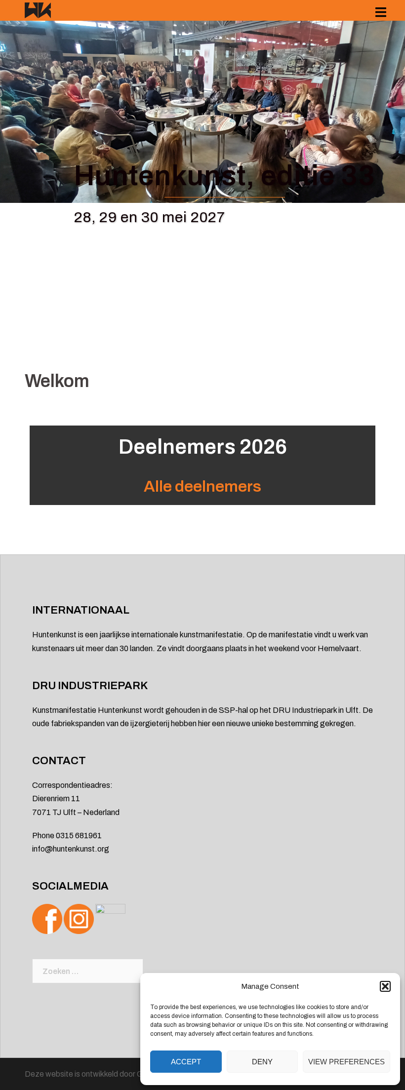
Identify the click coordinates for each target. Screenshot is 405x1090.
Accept (186, 1061)
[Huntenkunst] (38, 9)
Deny (262, 1061)
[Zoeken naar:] (87, 971)
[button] (385, 986)
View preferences (346, 1061)
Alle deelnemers (202, 486)
